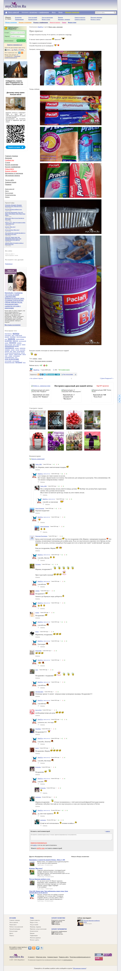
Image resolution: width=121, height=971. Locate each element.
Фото (53, 12)
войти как (41, 848)
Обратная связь (41, 957)
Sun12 (37, 748)
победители (22, 348)
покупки (17, 349)
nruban (37, 612)
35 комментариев (65, 370)
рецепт (6, 354)
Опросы (7, 197)
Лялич (37, 631)
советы (24, 354)
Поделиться (8, 264)
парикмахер (9, 348)
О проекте (31, 957)
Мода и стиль (46, 19)
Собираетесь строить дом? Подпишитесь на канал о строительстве (14, 82)
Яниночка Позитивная (41, 536)
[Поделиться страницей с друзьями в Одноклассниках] (38, 374)
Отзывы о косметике (25, 22)
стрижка (10, 355)
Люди (60, 12)
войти (35, 845)
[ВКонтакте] (29, 947)
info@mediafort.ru (68, 960)
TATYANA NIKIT (39, 691)
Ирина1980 (38, 650)
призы (40, 358)
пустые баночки (20, 351)
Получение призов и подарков (43, 361)
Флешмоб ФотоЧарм (10, 362)
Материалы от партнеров (14, 173)
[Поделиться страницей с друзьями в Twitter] (45, 374)
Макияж (60, 17)
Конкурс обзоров (11, 171)
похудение (22, 349)
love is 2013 (38, 710)
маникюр (12, 343)
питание (17, 348)
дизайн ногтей (18, 335)
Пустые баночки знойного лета (13, 209)
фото (24, 362)
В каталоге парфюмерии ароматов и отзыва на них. (59, 933)
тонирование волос (9, 357)
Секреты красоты (80, 19)
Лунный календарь (10, 195)
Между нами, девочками (55, 27)
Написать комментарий (37, 459)
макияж (6, 342)
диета (13, 335)
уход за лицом (15, 361)
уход (16, 357)
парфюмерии (44, 12)
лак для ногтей (22, 341)
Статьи (64, 22)
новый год (18, 344)
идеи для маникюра (21, 337)
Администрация (10, 182)
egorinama (38, 797)
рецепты (11, 354)
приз (11, 351)
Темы (32, 918)
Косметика (18, 17)
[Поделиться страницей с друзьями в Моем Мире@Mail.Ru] (42, 374)
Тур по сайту (9, 180)
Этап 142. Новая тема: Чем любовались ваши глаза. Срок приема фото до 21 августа (13, 239)
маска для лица (8, 344)
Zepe (36, 669)
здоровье (13, 337)
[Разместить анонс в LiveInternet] (50, 374)
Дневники (8, 158)
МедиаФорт (21, 960)
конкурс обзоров (20, 339)
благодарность (8, 333)
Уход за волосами (47, 17)
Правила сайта (64, 957)
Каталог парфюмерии (12, 167)
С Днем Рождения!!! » (106, 378)
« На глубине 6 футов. (36, 378)
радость (23, 352)
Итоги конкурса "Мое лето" (12, 230)
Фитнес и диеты (95, 19)
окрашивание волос (12, 346)
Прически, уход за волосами (38, 929)
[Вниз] (119, 401)
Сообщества (9, 160)
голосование (8, 335)
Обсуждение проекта (12, 175)
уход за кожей (8, 361)
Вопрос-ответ (72, 22)
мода (14, 344)
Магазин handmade (72, 12)
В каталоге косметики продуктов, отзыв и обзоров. (58, 922)
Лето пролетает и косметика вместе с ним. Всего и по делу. (15, 233)
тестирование (16, 355)
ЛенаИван (38, 729)
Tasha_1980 (38, 464)
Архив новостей (9, 189)
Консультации (9, 193)
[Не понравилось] (56, 464)
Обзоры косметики (11, 22)
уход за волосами (12, 359)
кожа (6, 339)
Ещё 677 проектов (103, 386)
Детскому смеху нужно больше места (15, 93)
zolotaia (37, 590)
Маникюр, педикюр (64, 19)
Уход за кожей (32, 17)
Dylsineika (38, 767)
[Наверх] (119, 396)
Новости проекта (55, 22)
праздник (7, 351)
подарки (35, 358)
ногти (23, 344)
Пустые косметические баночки (12, 352)
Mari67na (40, 27)
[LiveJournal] (41, 947)
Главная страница (11, 156)
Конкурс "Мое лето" (10, 227)
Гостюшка (38, 564)
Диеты (7, 191)
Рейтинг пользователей (16, 927)
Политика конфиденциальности (80, 957)
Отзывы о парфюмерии (40, 22)
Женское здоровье (96, 17)
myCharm (12, 918)
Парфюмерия (19, 19)
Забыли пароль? (8, 40)
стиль (6, 355)
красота (15, 341)
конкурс (11, 339)
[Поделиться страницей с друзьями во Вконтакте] (40, 374)
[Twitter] (37, 947)
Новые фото (9, 169)
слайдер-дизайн (17, 354)
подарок (13, 349)
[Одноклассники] (33, 947)
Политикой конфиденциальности (12, 56)
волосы (16, 333)
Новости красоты (80, 17)
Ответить (37, 469)
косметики (33, 12)
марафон (19, 342)
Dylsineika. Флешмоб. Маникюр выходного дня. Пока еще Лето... (14, 205)
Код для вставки (68, 374)
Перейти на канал (14, 147)
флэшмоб (18, 362)
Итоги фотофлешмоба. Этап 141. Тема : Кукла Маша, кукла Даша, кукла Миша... (15, 214)
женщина (7, 337)
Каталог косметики (11, 164)
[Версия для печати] (75, 374)
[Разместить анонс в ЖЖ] (57, 374)
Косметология (32, 19)
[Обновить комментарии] (119, 398)
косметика (8, 341)
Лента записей (13, 12)
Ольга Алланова (39, 508)
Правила (8, 184)
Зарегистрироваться (39, 843)
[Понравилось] (58, 464)
